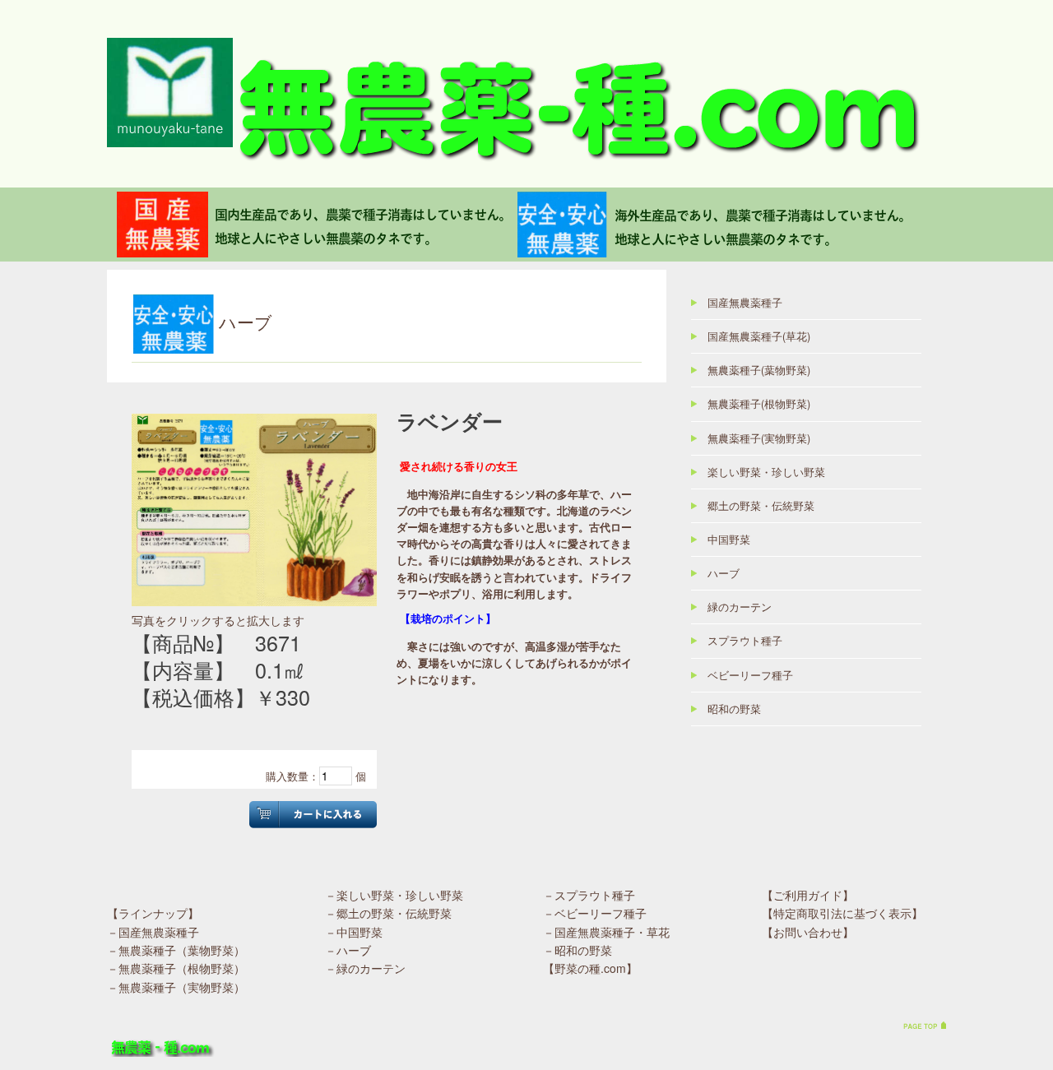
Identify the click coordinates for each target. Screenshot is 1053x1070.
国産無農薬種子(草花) (758, 336)
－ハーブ (348, 950)
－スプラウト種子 (589, 895)
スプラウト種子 (744, 640)
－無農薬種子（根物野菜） (176, 968)
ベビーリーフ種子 (750, 675)
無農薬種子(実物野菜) (758, 438)
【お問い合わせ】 (808, 932)
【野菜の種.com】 (590, 968)
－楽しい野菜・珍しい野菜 (394, 895)
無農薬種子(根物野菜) (758, 403)
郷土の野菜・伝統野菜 (760, 505)
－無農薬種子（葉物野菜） (176, 950)
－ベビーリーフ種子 (595, 913)
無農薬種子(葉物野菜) (758, 370)
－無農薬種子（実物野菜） (176, 987)
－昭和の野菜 (577, 950)
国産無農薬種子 (744, 302)
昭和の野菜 (734, 709)
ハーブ (723, 573)
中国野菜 (728, 539)
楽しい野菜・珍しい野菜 (766, 472)
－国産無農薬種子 (153, 932)
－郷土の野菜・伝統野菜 (388, 913)
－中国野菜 (354, 932)
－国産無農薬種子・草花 (606, 932)
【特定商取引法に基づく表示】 (842, 913)
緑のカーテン (739, 607)
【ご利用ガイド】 (808, 895)
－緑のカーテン (365, 968)
